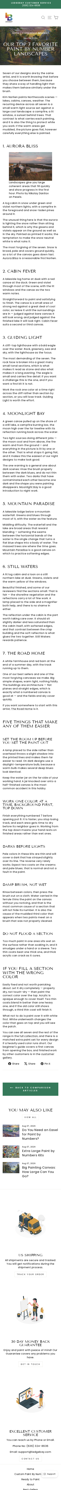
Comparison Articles (34, 33)
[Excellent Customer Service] (30, 1399)
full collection (29, 1036)
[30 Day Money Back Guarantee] (30, 1309)
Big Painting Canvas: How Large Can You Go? (39, 1171)
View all (30, 1117)
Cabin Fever (50, 321)
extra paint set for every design (37, 1039)
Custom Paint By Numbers (30, 1474)
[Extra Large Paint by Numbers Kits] (11, 1151)
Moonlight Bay (28, 487)
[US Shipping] (30, 1223)
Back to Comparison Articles (32, 1089)
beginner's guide (14, 1047)
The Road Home (22, 709)
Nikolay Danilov (39, 193)
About (30, 1484)
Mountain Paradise (15, 550)
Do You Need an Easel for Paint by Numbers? (40, 1134)
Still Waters (43, 636)
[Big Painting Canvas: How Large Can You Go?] (11, 1167)
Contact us (30, 1458)
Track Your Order (30, 1274)
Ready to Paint (30, 1479)
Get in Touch (30, 1364)
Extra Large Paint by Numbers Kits (38, 1153)
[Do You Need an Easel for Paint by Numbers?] (11, 1131)
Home (16, 33)
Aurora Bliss (10, 258)
